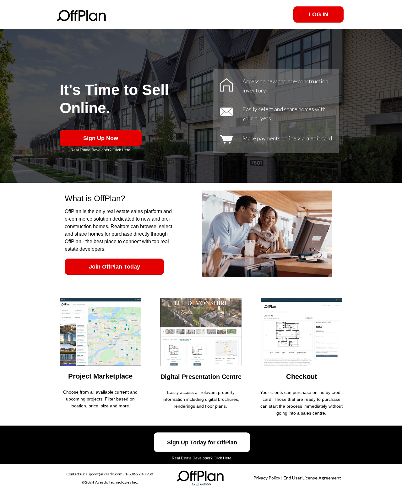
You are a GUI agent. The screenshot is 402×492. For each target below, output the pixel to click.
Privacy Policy (266, 477)
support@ (94, 474)
